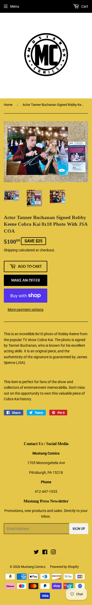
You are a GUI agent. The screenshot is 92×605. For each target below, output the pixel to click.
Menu (14, 6)
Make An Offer (25, 280)
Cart (84, 6)
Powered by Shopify (64, 567)
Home (8, 105)
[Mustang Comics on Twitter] (36, 553)
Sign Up (79, 529)
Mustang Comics (33, 567)
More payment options (25, 309)
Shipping (11, 250)
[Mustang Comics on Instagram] (53, 553)
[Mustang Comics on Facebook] (45, 553)
